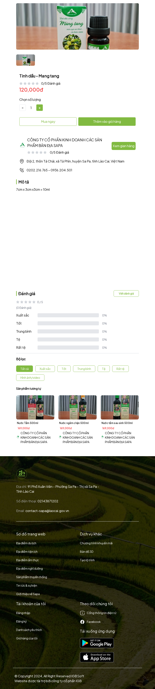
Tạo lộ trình (87, 560)
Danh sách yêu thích (29, 630)
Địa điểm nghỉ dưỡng (29, 568)
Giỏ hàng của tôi (27, 638)
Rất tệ (21, 347)
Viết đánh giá (126, 293)
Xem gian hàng (123, 146)
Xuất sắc (22, 315)
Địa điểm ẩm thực (27, 560)
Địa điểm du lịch (26, 543)
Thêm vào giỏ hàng (107, 121)
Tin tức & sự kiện (26, 585)
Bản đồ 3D (86, 551)
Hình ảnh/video (30, 377)
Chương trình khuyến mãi (96, 543)
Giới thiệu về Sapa (28, 594)
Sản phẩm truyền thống (31, 577)
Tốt (19, 323)
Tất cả (24, 369)
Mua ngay (48, 121)
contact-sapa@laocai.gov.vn (47, 511)
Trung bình (23, 331)
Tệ (18, 339)
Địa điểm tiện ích (27, 551)
